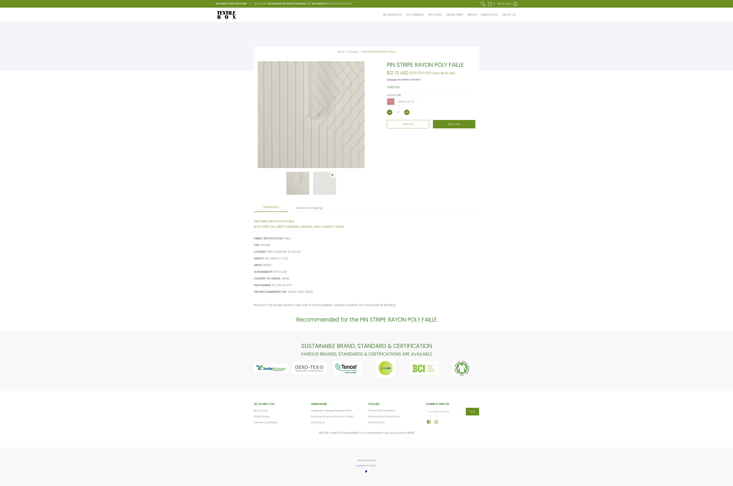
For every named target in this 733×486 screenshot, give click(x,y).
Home (341, 51)
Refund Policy (376, 422)
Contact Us (318, 422)
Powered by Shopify (366, 465)
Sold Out (408, 124)
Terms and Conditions (382, 410)
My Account (261, 410)
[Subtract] (389, 112)
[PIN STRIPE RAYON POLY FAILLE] (297, 183)
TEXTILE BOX (362, 460)
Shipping (391, 79)
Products (353, 51)
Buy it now (454, 124)
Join (472, 411)
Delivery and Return (266, 422)
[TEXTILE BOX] (226, 15)
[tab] (271, 208)
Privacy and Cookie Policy (384, 416)
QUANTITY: (394, 95)
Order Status (262, 416)
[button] (499, 4)
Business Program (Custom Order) (332, 416)
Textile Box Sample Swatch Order (331, 410)
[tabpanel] (366, 261)
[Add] (406, 112)
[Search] (483, 4)
